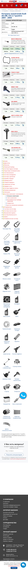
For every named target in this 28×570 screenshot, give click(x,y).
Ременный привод (9, 167)
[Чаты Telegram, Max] (23, 565)
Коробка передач (9, 178)
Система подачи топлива (11, 169)
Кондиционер (8, 207)
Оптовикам (6, 527)
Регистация (6, 536)
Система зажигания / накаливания (13, 194)
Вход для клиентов (8, 534)
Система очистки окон (10, 211)
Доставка (5, 519)
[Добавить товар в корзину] (23, 49)
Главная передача (9, 182)
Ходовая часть (8, 186)
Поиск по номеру (7, 516)
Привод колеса (8, 180)
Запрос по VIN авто (8, 539)
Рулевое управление (9, 190)
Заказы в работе (7, 537)
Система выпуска (9, 172)
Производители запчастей (10, 514)
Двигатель (7, 163)
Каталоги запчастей (8, 512)
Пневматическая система (11, 218)
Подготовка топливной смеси (12, 171)
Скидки (5, 528)
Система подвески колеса (11, 188)
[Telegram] (16, 6)
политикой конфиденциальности (18, 459)
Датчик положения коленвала (15, 205)
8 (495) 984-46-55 (11, 549)
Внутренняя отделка (9, 213)
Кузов (5, 161)
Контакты (5, 503)
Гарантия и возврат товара (10, 507)
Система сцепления (9, 176)
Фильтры (6, 165)
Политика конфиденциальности (11, 505)
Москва (5, 1)
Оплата (5, 517)
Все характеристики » (14, 35)
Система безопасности (10, 214)
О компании (6, 501)
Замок (6, 216)
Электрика (7, 192)
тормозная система (9, 184)
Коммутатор (10, 203)
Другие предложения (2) (14, 53)
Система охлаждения (10, 174)
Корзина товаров (7, 541)
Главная (4, 9)
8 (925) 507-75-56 (11, 551)
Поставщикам (6, 525)
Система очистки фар (10, 209)
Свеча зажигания (11, 198)
